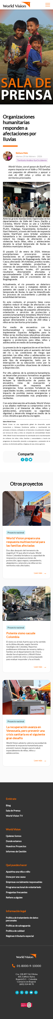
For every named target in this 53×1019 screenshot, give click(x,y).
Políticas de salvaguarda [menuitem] (18, 925)
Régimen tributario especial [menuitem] (20, 935)
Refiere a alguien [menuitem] (14, 897)
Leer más (38, 573)
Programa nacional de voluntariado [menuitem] (23, 887)
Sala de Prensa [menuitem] (13, 810)
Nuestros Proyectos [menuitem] (16, 846)
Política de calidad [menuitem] (15, 930)
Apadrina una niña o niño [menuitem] (18, 871)
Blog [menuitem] (8, 805)
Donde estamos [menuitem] (14, 841)
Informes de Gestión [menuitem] (16, 851)
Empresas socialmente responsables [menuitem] (24, 881)
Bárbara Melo (22, 153)
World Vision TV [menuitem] (14, 815)
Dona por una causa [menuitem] (15, 876)
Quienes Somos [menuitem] (13, 835)
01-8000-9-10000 (29, 966)
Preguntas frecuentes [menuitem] (16, 892)
